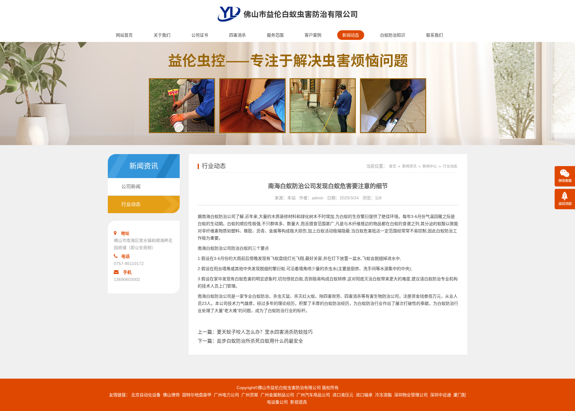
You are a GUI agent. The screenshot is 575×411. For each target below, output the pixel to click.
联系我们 (434, 35)
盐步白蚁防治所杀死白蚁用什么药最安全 (260, 341)
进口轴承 (364, 394)
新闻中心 (430, 166)
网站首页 (124, 35)
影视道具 (298, 402)
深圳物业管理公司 (411, 394)
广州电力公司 (226, 394)
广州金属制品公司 (277, 394)
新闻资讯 (409, 166)
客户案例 (313, 35)
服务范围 (275, 35)
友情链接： (119, 394)
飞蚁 (274, 258)
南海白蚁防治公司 (218, 216)
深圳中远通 (440, 394)
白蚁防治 (332, 303)
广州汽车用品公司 (313, 394)
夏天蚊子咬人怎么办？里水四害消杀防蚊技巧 (265, 332)
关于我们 (162, 35)
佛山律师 (171, 394)
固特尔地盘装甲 (196, 394)
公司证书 (199, 35)
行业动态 (130, 204)
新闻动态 (350, 35)
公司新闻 (130, 186)
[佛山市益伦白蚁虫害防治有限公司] (287, 25)
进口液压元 (342, 394)
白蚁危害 (243, 278)
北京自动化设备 (146, 394)
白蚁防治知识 (392, 35)
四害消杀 (237, 35)
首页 (392, 166)
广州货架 (249, 394)
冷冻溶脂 (383, 394)
